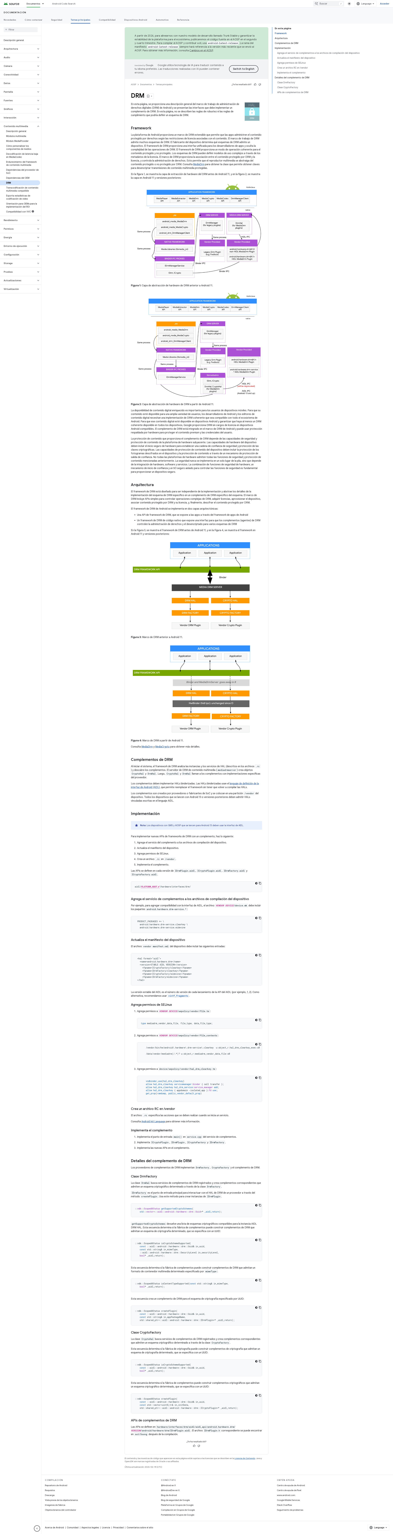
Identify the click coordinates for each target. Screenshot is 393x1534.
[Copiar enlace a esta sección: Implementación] (163, 814)
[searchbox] (21, 29)
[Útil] (255, 84)
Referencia (183, 19)
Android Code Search (63, 3)
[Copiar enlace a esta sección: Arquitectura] (157, 485)
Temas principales (80, 19)
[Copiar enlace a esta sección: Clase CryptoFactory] (164, 1333)
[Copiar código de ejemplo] (260, 883)
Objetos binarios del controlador (60, 1509)
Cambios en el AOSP (201, 50)
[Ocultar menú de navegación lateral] (37, 1528)
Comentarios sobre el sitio (140, 1527)
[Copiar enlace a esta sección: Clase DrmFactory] (160, 1177)
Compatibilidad (107, 19)
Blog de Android (169, 1495)
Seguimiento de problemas (290, 1509)
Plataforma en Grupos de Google (177, 1505)
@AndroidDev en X (170, 1490)
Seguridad (56, 19)
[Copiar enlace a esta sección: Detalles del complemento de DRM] (195, 1161)
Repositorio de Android (56, 1485)
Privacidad (118, 1527)
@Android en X (168, 1485)
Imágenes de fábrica (55, 1505)
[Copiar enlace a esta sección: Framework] (154, 128)
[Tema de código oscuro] (256, 883)
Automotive (162, 19)
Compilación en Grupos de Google (178, 1509)
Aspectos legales (90, 1527)
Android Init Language (153, 1121)
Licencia (106, 1527)
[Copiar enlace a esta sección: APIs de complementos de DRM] (180, 1420)
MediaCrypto (162, 746)
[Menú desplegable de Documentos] (44, 3)
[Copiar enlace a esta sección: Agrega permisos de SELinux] (175, 1005)
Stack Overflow (284, 1505)
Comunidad (72, 1527)
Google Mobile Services (288, 1500)
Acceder (384, 3)
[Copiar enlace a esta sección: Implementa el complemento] (175, 1130)
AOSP (133, 84)
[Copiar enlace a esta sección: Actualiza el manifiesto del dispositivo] (188, 940)
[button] (18, 48)
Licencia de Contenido (245, 1458)
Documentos (33, 3)
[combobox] (328, 3)
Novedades (10, 19)
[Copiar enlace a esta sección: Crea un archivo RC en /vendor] (178, 1109)
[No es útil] (259, 84)
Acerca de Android (54, 1527)
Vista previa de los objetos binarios (61, 1500)
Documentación (15, 12)
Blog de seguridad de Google (175, 1500)
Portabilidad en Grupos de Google (177, 1514)
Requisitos (50, 1490)
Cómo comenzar (33, 19)
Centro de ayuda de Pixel (289, 1490)
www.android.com (286, 1495)
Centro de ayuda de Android (291, 1485)
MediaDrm (198, 164)
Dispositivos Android (135, 19)
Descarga (49, 1495)
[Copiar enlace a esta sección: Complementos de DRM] (176, 760)
